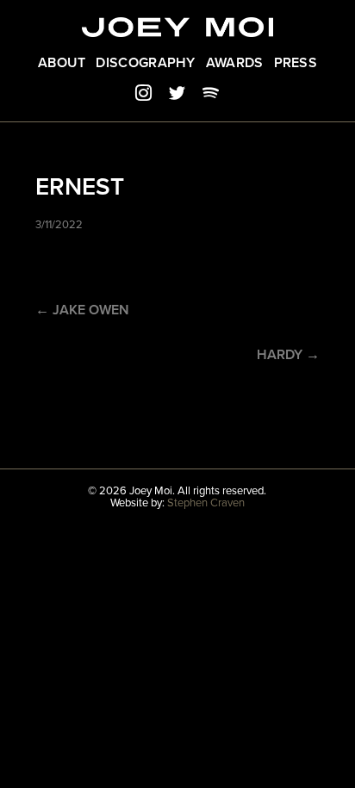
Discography (145, 62)
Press (296, 62)
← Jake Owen (82, 310)
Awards (235, 62)
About (62, 62)
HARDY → (288, 354)
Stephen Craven (206, 503)
